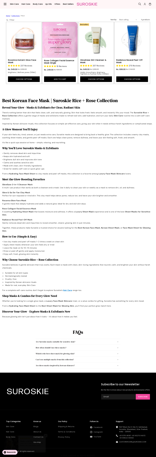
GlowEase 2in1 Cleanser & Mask (93, 61)
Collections (16, 16)
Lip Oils (48, 4)
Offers (57, 4)
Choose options (24, 79)
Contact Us (38, 437)
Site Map (37, 442)
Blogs (35, 426)
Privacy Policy (64, 437)
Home (8, 16)
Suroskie (72, 456)
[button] (5, 4)
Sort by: (114, 19)
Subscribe (143, 397)
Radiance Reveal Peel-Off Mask (129, 61)
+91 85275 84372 (138, 436)
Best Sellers (68, 4)
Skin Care (14, 4)
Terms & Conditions (66, 432)
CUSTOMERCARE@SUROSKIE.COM (132, 442)
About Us (37, 432)
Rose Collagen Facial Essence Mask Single (59, 61)
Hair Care (25, 4)
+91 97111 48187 (125, 436)
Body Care (38, 4)
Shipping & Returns (66, 426)
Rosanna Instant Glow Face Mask (22, 61)
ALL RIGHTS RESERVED (86, 456)
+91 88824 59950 (126, 438)
